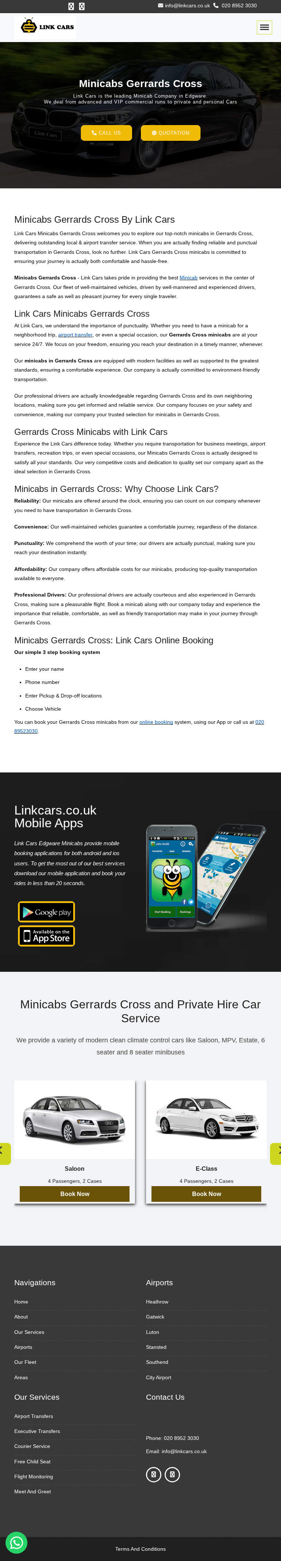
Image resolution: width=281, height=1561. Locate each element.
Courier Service (32, 1446)
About (21, 1317)
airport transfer (75, 335)
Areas (21, 1377)
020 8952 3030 (238, 5)
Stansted (156, 1347)
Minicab (189, 278)
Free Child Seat (32, 1461)
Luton (152, 1332)
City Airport (158, 1377)
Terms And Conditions (140, 1549)
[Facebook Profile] (71, 7)
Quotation (173, 133)
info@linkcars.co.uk (187, 5)
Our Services (29, 1332)
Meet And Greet (32, 1491)
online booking (156, 722)
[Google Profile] (82, 7)
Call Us (109, 133)
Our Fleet (25, 1362)
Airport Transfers (33, 1416)
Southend (157, 1362)
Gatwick (155, 1317)
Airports (23, 1347)
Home (21, 1302)
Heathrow (157, 1302)
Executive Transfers (37, 1431)
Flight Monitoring (33, 1476)
